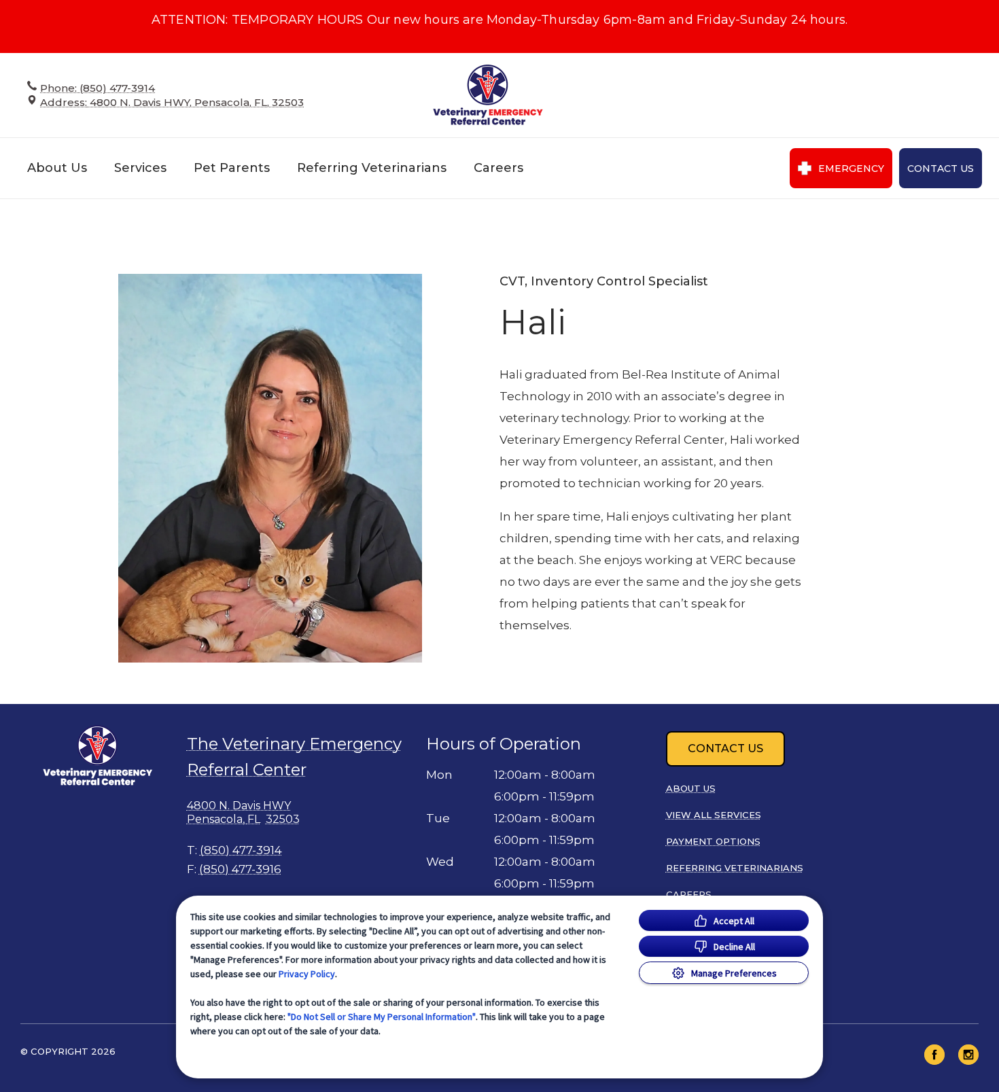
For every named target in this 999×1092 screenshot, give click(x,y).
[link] (488, 95)
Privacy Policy (307, 974)
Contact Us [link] (940, 168)
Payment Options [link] (713, 841)
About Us (57, 167)
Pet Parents (232, 167)
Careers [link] (498, 167)
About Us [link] (691, 788)
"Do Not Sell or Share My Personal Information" (381, 1016)
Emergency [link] (851, 168)
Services (140, 167)
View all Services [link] (713, 814)
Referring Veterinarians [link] (371, 167)
